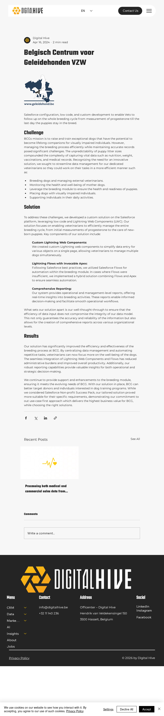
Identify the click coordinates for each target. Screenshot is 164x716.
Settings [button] (108, 709)
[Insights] (25, 633)
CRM (10, 608)
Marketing (13, 621)
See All (135, 439)
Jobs (11, 646)
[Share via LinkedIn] (45, 418)
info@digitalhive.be (53, 607)
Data (10, 614)
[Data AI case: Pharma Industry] (49, 462)
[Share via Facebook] (26, 418)
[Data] (25, 614)
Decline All (126, 709)
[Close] (159, 709)
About (11, 640)
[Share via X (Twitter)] (36, 418)
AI (8, 627)
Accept (146, 709)
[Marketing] (25, 620)
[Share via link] (55, 418)
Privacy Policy (19, 658)
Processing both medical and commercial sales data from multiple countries (46, 489)
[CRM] (25, 607)
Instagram (144, 610)
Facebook (143, 617)
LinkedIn (142, 606)
